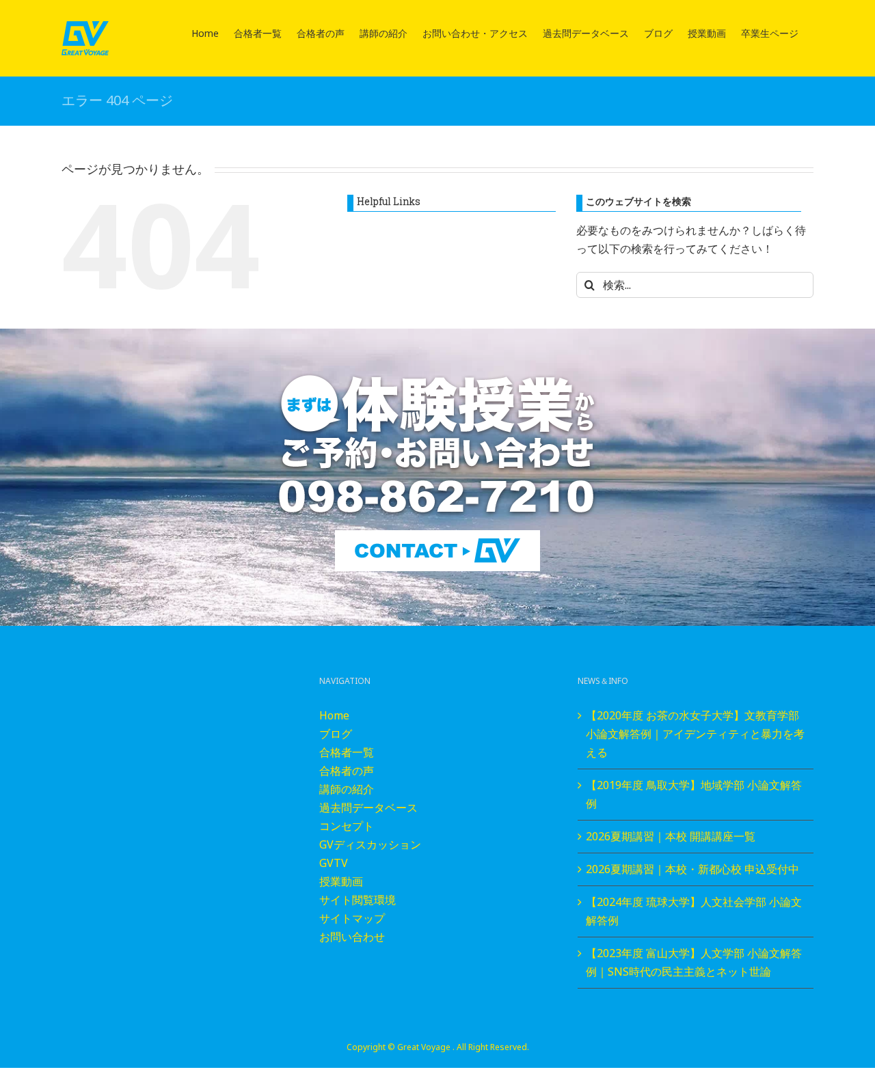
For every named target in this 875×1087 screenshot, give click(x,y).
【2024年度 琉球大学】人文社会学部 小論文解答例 (694, 911)
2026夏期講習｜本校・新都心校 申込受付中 (692, 869)
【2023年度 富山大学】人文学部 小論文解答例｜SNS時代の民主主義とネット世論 (694, 962)
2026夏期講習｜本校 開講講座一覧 (670, 836)
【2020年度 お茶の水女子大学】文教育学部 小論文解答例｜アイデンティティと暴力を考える (695, 734)
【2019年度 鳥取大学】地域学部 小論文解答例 (694, 794)
